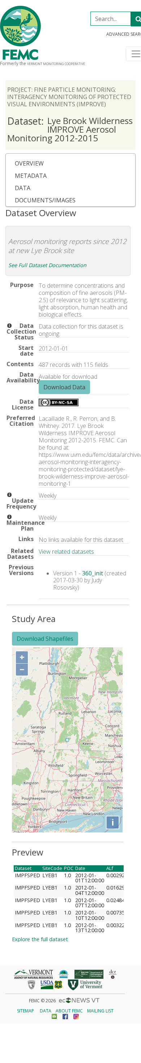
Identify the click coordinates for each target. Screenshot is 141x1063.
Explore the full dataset (40, 939)
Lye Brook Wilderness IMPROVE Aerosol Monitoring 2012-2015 (70, 129)
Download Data (64, 387)
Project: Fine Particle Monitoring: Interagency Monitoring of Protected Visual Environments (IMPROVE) (69, 97)
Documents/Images (45, 200)
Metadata (31, 176)
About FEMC (69, 1011)
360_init (92, 573)
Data (22, 188)
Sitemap (25, 1011)
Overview (29, 163)
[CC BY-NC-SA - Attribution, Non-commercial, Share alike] (58, 404)
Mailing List (100, 1011)
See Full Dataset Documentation (47, 265)
